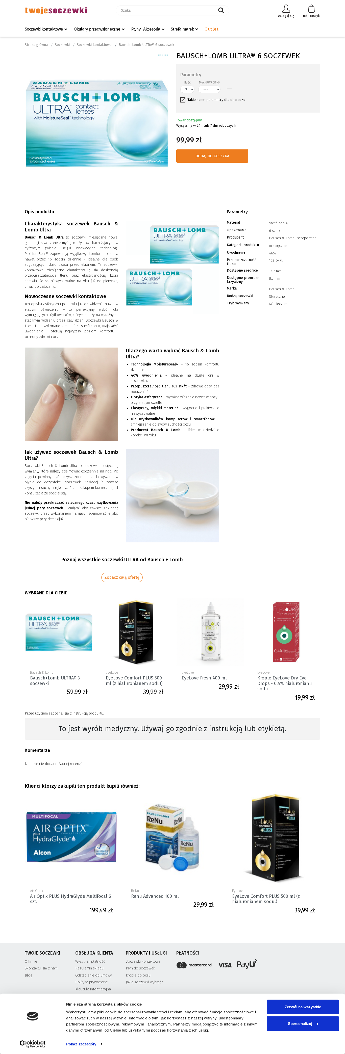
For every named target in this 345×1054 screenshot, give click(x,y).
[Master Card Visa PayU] (248, 964)
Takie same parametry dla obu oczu (216, 100)
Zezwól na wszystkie (303, 1007)
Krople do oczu (138, 975)
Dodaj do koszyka (212, 156)
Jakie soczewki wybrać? (144, 982)
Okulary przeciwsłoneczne (97, 29)
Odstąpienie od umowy (93, 975)
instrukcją (80, 713)
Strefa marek (182, 29)
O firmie (31, 961)
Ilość (187, 82)
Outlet (211, 29)
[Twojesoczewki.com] (56, 10)
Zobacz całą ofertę (122, 577)
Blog (28, 975)
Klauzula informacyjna (93, 989)
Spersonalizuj (300, 1023)
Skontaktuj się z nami (41, 968)
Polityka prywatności (91, 982)
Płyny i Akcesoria (145, 29)
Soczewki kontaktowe (44, 29)
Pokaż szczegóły (81, 1044)
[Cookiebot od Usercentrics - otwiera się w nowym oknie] (33, 1044)
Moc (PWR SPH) (209, 82)
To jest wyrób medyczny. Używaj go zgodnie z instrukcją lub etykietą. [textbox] (172, 728)
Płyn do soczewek (140, 968)
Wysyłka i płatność (90, 961)
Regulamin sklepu (89, 968)
